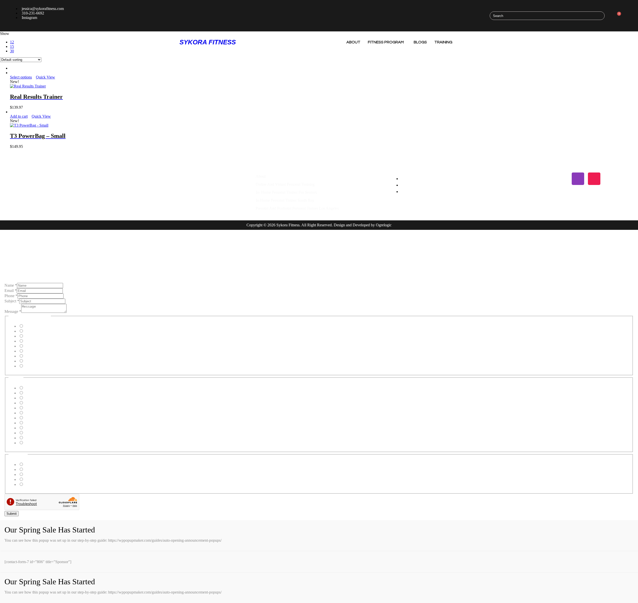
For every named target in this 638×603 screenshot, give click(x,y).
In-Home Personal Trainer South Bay (285, 200)
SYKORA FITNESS (207, 42)
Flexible (30, 484)
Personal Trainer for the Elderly (48, 346)
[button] (47, 42)
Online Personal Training (43, 331)
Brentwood (32, 428)
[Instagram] (578, 178)
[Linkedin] (562, 178)
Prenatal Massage (37, 356)
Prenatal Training (37, 336)
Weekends (32, 479)
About (353, 42)
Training (443, 42)
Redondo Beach (36, 423)
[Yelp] (545, 178)
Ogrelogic (384, 225)
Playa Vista (32, 408)
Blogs (420, 42)
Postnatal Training (38, 341)
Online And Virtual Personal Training (285, 184)
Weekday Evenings (39, 474)
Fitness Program (386, 42)
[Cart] (617, 15)
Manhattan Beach (37, 388)
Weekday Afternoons (40, 469)
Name (10, 285)
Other (28, 366)
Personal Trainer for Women (46, 351)
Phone (10, 296)
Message (12, 311)
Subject (11, 301)
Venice (29, 418)
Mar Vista (31, 433)
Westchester (33, 438)
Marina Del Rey (36, 403)
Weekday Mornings (39, 464)
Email (10, 290)
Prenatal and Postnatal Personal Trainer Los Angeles (297, 208)
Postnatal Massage (38, 361)
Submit (11, 514)
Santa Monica (34, 413)
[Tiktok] (594, 178)
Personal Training (37, 326)
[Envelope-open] (610, 178)
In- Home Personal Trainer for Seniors (286, 192)
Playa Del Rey (35, 398)
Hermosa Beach (36, 393)
